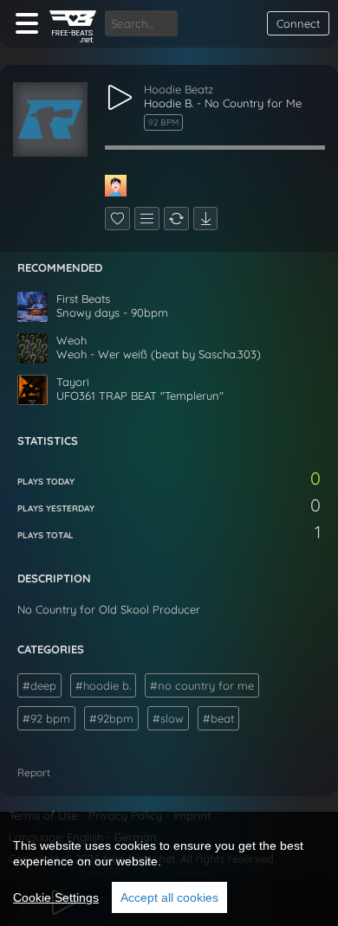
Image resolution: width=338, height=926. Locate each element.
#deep (39, 685)
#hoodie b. (103, 685)
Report (33, 772)
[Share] (176, 218)
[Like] (117, 218)
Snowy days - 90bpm (112, 312)
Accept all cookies (169, 897)
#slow (168, 718)
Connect (298, 23)
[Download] (205, 218)
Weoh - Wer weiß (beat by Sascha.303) (158, 354)
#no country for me (202, 685)
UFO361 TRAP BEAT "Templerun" (140, 395)
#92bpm (111, 718)
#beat (218, 718)
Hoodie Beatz (178, 89)
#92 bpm (46, 718)
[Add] (146, 218)
